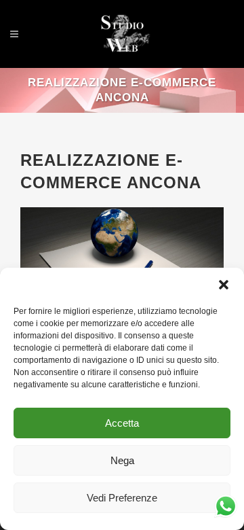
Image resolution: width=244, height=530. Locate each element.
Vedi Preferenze (122, 498)
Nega (122, 460)
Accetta (122, 423)
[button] (223, 285)
